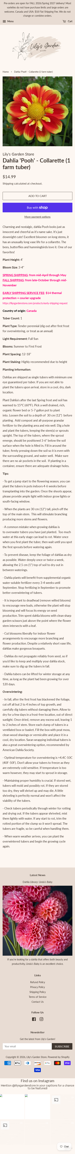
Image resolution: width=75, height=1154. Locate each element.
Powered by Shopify (58, 1057)
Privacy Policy (37, 987)
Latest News (37, 875)
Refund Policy (37, 982)
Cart (69, 21)
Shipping (8, 183)
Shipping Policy (37, 991)
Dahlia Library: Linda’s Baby (37, 881)
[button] (37, 1106)
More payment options (37, 216)
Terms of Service (37, 996)
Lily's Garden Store (37, 1057)
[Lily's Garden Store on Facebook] (34, 1019)
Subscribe (62, 1046)
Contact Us (38, 1001)
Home (6, 71)
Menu (10, 21)
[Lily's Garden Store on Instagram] (41, 1019)
